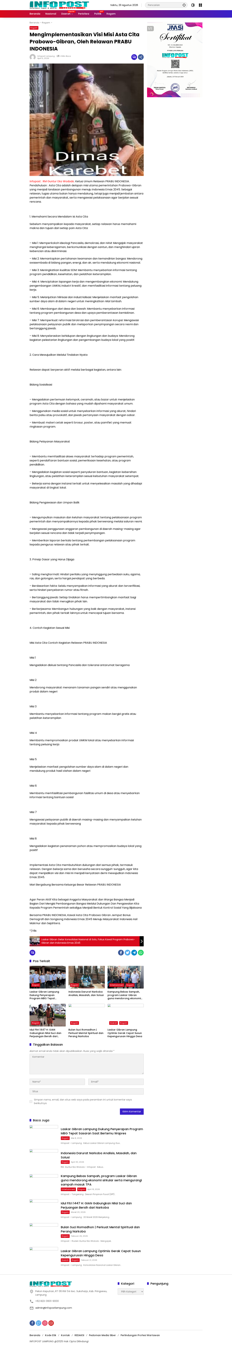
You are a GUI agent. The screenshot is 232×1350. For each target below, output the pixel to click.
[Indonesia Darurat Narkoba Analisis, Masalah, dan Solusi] (86, 977)
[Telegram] (134, 953)
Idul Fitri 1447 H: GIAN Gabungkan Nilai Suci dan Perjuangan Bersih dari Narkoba (45, 1033)
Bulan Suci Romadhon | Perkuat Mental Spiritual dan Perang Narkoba (85, 1033)
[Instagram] (45, 1323)
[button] (184, 5)
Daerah (113, 1023)
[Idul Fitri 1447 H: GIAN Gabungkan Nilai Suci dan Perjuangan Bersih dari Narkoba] (48, 1015)
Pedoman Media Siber (102, 1335)
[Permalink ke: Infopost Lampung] (33, 57)
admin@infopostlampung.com (53, 1308)
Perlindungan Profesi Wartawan (140, 1335)
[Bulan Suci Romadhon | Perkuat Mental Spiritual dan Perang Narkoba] (86, 1015)
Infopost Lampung (46, 56)
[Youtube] (51, 1323)
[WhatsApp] (141, 953)
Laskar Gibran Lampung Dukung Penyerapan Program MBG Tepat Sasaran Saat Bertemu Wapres (44, 995)
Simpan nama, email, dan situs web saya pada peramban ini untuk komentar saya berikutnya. (83, 1101)
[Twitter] (127, 953)
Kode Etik (50, 1335)
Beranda (35, 1335)
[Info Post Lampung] (59, 5)
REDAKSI (79, 1335)
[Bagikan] (141, 57)
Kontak (65, 1335)
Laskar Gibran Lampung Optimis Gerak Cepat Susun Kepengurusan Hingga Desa (125, 1033)
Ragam (34, 27)
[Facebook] (121, 953)
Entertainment (116, 985)
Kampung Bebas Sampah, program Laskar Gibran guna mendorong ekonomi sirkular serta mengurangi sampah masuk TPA (124, 995)
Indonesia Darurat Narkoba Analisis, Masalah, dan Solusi (86, 993)
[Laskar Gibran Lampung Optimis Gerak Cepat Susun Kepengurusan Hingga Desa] (126, 1015)
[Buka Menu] (200, 5)
